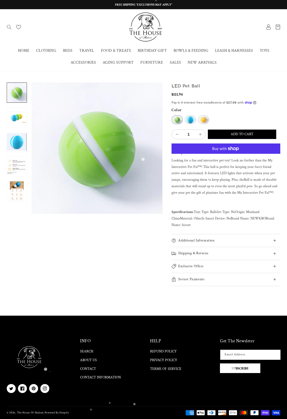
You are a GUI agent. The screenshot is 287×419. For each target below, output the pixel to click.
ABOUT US (88, 360)
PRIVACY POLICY (163, 360)
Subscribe (240, 368)
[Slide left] (16, 82)
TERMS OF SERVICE (165, 369)
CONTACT (88, 369)
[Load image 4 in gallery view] (17, 167)
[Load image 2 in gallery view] (17, 117)
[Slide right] (16, 201)
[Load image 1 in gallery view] (17, 92)
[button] (9, 27)
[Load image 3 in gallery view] (17, 142)
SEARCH (86, 351)
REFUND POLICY (163, 351)
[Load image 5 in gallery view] (17, 191)
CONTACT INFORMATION (100, 377)
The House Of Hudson (30, 412)
